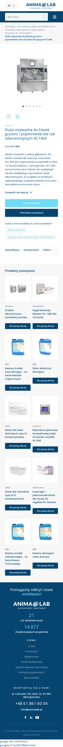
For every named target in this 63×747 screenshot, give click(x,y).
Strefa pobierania (31, 661)
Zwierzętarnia (16, 230)
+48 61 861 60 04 (31, 703)
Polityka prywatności (31, 672)
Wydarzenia (31, 656)
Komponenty (31, 249)
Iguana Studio (31, 734)
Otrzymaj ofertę (31, 202)
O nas (31, 646)
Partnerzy (31, 651)
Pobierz (47, 249)
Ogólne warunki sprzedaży (31, 667)
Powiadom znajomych (31, 212)
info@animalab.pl (31, 709)
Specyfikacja (12, 249)
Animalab (10, 26)
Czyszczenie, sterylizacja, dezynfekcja (31, 237)
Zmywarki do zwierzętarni (18, 32)
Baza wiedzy (31, 677)
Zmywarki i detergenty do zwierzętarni (24, 29)
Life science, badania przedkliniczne (35, 26)
